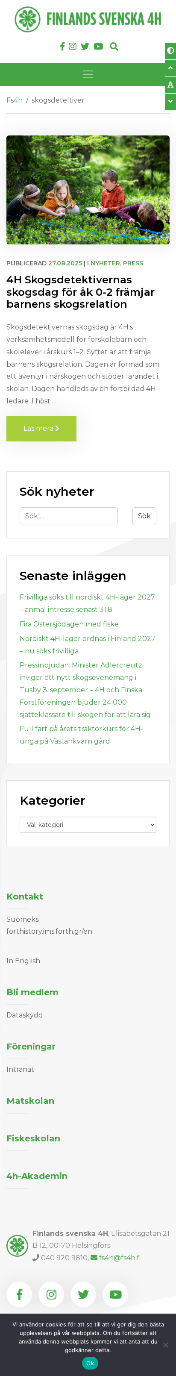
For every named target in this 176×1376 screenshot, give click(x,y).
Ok (90, 1363)
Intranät (20, 1069)
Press (133, 263)
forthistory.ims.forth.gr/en (49, 931)
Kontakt (24, 896)
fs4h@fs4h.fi (120, 1258)
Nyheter (105, 263)
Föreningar (31, 1046)
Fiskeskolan (33, 1138)
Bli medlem (32, 992)
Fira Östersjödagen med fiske (69, 624)
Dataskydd (24, 1015)
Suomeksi (23, 919)
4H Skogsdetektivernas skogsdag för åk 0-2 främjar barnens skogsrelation (80, 292)
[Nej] (165, 1345)
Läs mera (49, 428)
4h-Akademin (36, 1176)
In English (23, 961)
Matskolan (30, 1101)
